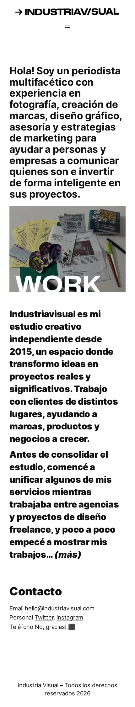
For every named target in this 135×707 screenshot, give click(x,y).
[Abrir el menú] (67, 26)
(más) (68, 554)
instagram (70, 617)
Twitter (44, 617)
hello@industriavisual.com (59, 608)
